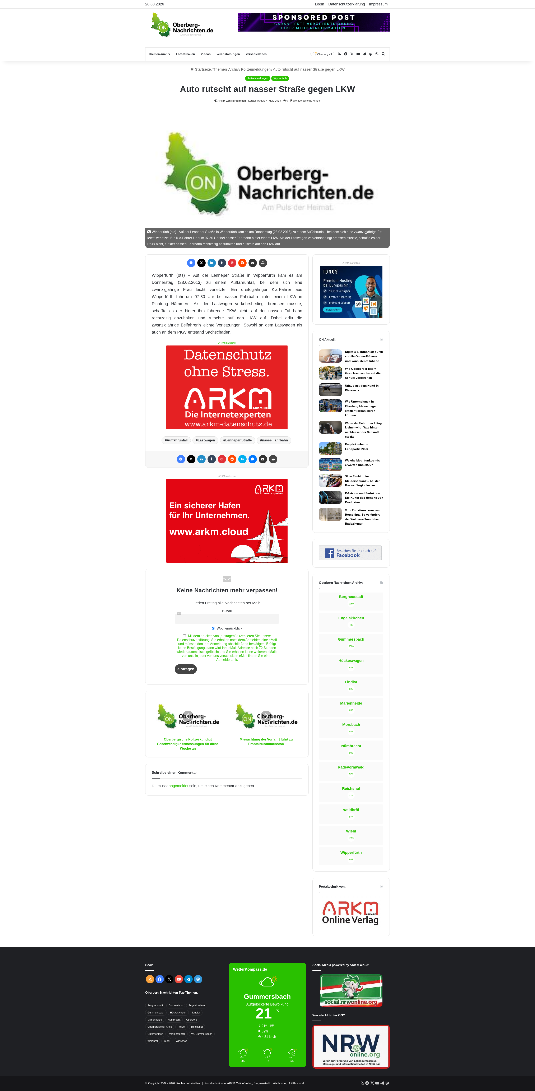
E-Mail (227, 611)
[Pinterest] (232, 263)
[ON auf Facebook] (350, 559)
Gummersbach (156, 1012)
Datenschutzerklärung (346, 4)
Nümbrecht (174, 1019)
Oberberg (191, 1019)
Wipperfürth (280, 78)
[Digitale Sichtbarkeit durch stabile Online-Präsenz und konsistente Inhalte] (330, 355)
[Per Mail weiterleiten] (252, 263)
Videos (206, 54)
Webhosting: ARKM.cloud (288, 1083)
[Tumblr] (222, 263)
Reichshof (197, 1026)
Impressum (378, 4)
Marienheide (155, 1019)
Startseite (202, 69)
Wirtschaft (181, 1041)
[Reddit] (242, 263)
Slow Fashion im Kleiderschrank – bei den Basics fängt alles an (363, 481)
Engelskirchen (197, 1005)
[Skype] (242, 459)
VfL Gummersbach (201, 1033)
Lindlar (196, 1012)
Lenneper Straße (238, 440)
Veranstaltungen (228, 54)
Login (319, 4)
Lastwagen (206, 440)
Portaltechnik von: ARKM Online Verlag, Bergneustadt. (238, 1083)
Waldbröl (153, 1041)
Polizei (181, 1026)
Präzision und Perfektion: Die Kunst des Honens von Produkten (364, 498)
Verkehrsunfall (177, 1033)
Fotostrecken (185, 54)
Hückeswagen (178, 1012)
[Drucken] (263, 263)
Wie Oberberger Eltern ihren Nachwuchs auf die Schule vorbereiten (363, 373)
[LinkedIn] (212, 263)
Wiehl (167, 1041)
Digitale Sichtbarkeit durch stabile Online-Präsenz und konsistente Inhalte (364, 356)
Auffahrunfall (177, 440)
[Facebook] (191, 263)
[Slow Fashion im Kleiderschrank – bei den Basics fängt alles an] (330, 480)
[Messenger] (252, 459)
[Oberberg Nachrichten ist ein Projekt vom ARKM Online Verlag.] (350, 927)
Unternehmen (155, 1033)
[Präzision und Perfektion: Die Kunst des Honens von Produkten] (330, 497)
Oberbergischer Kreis (160, 1026)
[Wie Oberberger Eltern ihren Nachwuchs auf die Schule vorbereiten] (330, 372)
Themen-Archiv (159, 54)
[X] (201, 263)
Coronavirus (176, 1005)
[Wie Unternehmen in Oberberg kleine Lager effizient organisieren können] (330, 405)
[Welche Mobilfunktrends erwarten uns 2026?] (330, 464)
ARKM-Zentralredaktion (232, 100)
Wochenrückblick (229, 628)
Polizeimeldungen (256, 69)
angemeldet (178, 786)
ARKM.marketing (227, 343)
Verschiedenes (256, 54)
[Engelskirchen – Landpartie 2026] (330, 448)
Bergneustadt (155, 1005)
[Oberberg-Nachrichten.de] (181, 24)
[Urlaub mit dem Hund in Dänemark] (330, 389)
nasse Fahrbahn (275, 440)
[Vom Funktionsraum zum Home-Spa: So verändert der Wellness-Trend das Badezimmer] (330, 514)
